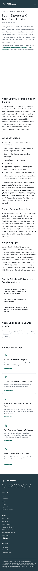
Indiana (25, 332)
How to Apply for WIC (8, 527)
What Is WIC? (6, 519)
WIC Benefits (6, 521)
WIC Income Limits (8, 530)
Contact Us (5, 550)
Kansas (6, 336)
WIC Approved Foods (8, 532)
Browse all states (7, 510)
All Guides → (6, 538)
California (5, 498)
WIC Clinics (5, 535)
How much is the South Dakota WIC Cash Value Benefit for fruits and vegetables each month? (15, 291)
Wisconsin (7, 332)
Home (3, 11)
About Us (5, 547)
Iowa (32, 332)
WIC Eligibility (6, 524)
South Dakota (11, 11)
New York (5, 507)
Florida (4, 504)
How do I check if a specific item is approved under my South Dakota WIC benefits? (16, 309)
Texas (4, 501)
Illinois (16, 332)
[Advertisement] (19, 74)
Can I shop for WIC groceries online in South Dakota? (16, 300)
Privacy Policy (6, 552)
